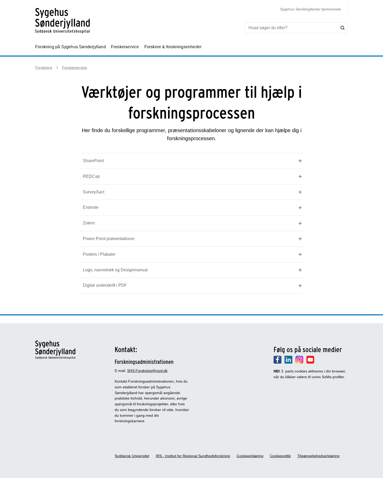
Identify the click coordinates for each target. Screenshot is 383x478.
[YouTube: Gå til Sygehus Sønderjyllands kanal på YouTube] (310, 362)
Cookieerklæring (250, 456)
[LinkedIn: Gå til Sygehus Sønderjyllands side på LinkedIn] (288, 362)
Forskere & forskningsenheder (173, 47)
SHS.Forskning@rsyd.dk (147, 371)
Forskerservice (125, 47)
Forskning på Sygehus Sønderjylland (70, 47)
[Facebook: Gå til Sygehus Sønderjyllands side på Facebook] (277, 362)
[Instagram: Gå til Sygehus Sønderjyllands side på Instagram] (299, 362)
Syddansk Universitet (132, 456)
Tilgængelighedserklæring (318, 456)
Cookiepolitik (280, 456)
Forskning (43, 67)
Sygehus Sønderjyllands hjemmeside (310, 9)
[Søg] (342, 27)
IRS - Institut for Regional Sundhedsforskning (193, 456)
